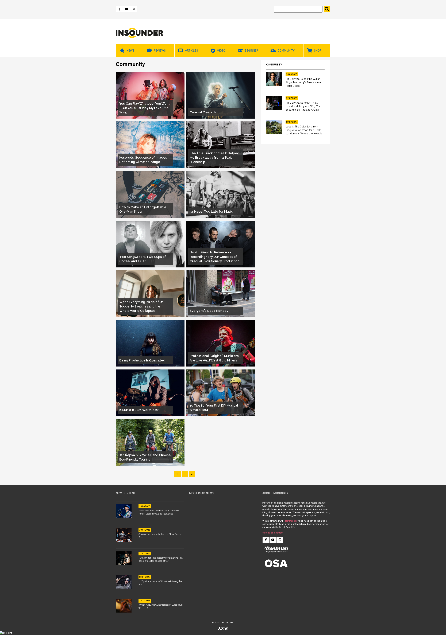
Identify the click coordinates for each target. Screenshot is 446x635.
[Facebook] (119, 9)
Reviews (160, 50)
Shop (317, 50)
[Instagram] (133, 9)
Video (221, 50)
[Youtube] (126, 9)
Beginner (251, 50)
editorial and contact (272, 532)
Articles (191, 50)
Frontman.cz (290, 521)
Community (286, 50)
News (130, 50)
